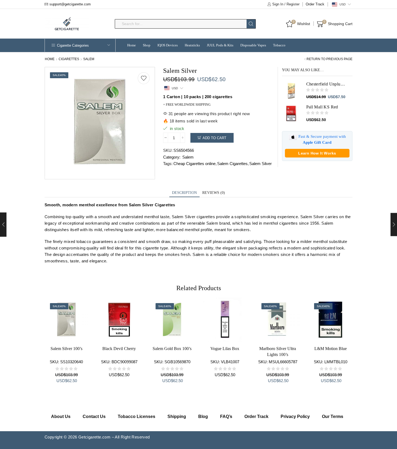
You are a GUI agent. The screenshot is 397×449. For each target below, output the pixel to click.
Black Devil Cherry (119, 348)
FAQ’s (226, 416)
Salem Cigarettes (232, 163)
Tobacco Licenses (136, 416)
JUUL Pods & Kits (220, 45)
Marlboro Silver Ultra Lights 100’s (277, 351)
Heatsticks (192, 45)
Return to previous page (329, 59)
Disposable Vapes (253, 45)
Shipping (176, 416)
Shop (146, 45)
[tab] (184, 193)
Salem (88, 59)
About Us (60, 416)
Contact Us (94, 416)
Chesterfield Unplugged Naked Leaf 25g (326, 84)
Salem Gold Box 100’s (172, 348)
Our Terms (332, 416)
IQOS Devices (167, 45)
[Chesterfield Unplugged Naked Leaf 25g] (291, 90)
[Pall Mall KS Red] (291, 113)
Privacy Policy (295, 416)
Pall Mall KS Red (322, 107)
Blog (203, 416)
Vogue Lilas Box (224, 348)
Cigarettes (69, 59)
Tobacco (279, 45)
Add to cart (214, 138)
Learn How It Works (317, 153)
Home (131, 45)
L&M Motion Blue (330, 348)
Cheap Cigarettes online (194, 163)
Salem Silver (260, 163)
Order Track (315, 4)
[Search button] (251, 23)
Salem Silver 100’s (66, 348)
